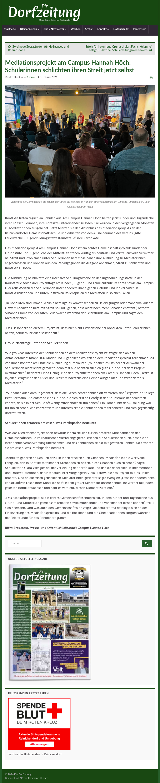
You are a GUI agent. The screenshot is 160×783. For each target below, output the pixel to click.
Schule (31, 77)
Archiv (88, 29)
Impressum (139, 29)
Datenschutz (121, 29)
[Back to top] (150, 773)
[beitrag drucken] (151, 77)
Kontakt (102, 29)
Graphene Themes (38, 778)
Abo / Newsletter (54, 29)
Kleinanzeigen (29, 29)
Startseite (10, 29)
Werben (75, 29)
